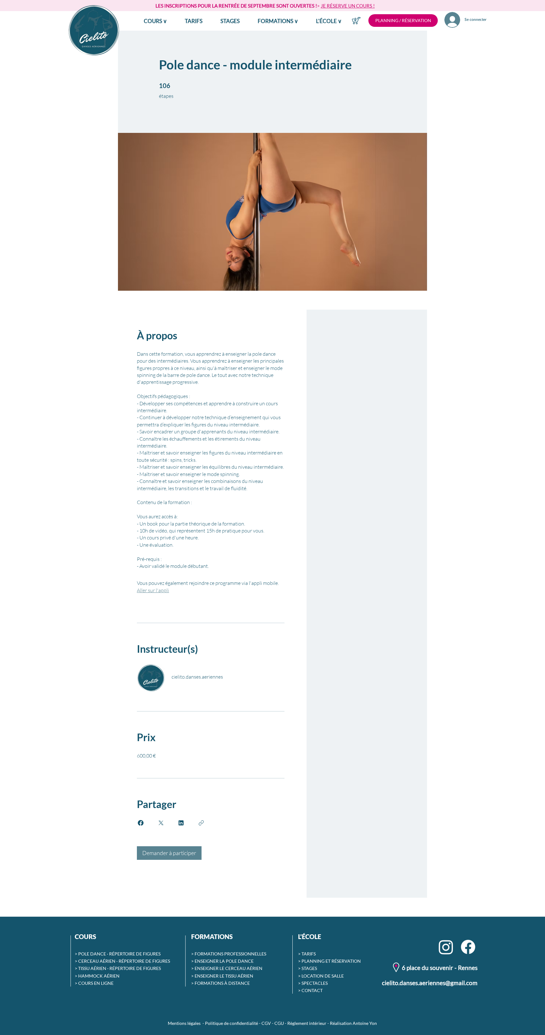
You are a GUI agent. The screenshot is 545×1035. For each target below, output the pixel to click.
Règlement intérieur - (308, 1023)
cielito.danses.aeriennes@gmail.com (430, 982)
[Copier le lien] (201, 823)
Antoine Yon (365, 1023)
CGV (266, 1023)
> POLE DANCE (90, 953)
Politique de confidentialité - (233, 1023)
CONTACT (312, 990)
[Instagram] (446, 946)
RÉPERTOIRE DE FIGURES (135, 953)
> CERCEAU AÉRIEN (95, 961)
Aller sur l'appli (153, 590)
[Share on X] (161, 823)
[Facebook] (468, 946)
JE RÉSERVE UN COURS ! (348, 6)
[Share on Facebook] (140, 823)
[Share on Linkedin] (181, 823)
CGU (279, 1023)
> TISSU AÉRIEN (90, 968)
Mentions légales (184, 1023)
